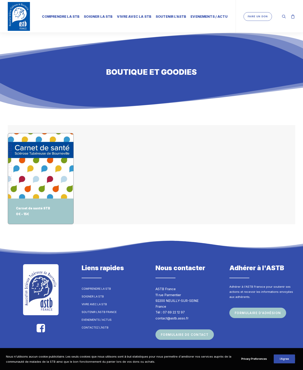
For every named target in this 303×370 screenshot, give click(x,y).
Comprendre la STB (61, 16)
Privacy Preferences (254, 358)
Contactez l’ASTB (95, 327)
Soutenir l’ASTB (171, 16)
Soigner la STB (98, 16)
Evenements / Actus (97, 319)
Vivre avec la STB (134, 16)
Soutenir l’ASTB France (99, 312)
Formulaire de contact (185, 335)
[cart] (292, 16)
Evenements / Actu (209, 16)
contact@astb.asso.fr (172, 318)
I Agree (284, 358)
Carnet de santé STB (33, 208)
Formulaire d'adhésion (258, 313)
